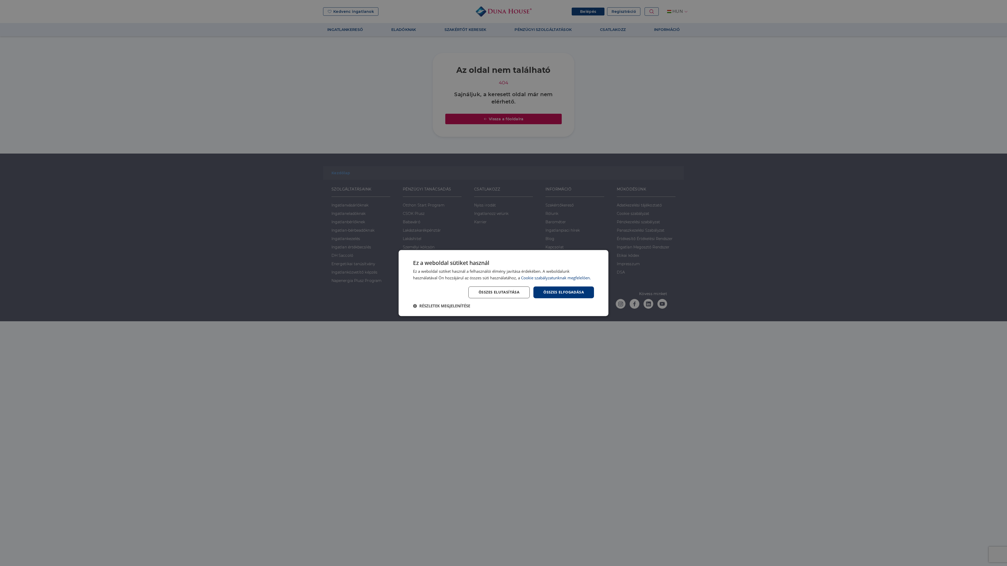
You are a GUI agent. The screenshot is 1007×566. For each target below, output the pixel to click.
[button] (441, 305)
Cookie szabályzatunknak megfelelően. (556, 277)
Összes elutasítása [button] (499, 292)
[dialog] (503, 283)
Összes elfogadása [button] (563, 292)
